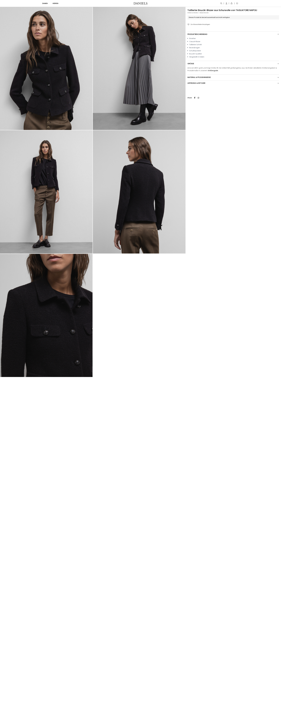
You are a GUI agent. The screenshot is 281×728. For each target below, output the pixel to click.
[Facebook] (195, 98)
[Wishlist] (236, 3)
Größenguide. (213, 70)
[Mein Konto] (226, 3)
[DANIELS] (140, 3)
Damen (45, 3)
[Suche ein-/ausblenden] (221, 3)
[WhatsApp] (198, 98)
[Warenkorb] (232, 3)
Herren (55, 3)
